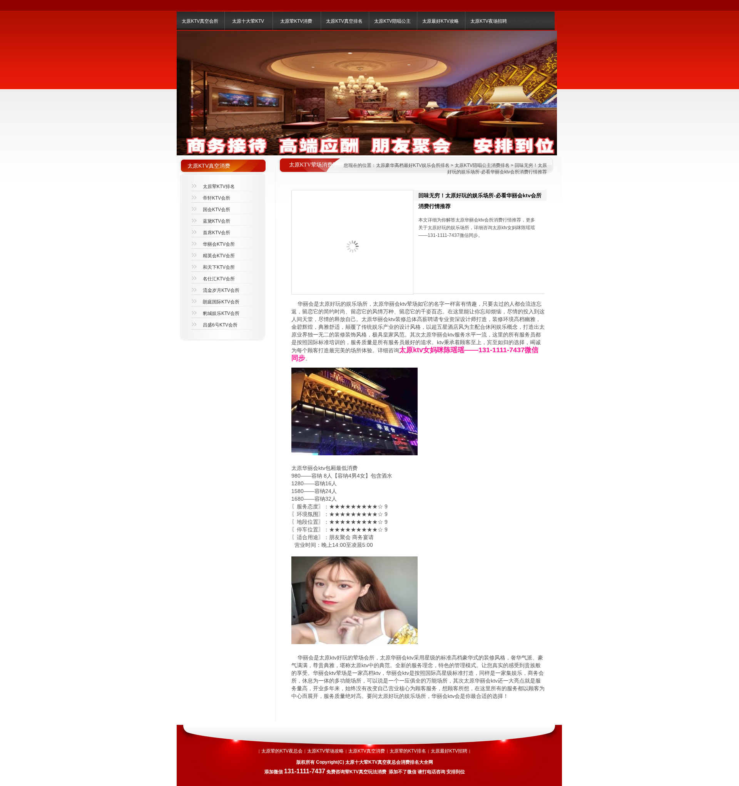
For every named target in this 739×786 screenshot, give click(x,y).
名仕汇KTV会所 (219, 278)
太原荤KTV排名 (219, 186)
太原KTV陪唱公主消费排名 (482, 165)
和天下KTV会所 (219, 267)
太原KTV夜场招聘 (488, 21)
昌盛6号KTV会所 (220, 325)
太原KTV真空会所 (200, 21)
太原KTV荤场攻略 (325, 751)
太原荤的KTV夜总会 (282, 751)
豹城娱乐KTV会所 (221, 313)
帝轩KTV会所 (216, 198)
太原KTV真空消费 (366, 751)
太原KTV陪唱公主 (392, 21)
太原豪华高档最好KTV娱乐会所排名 (413, 165)
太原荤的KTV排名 (408, 751)
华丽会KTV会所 (219, 244)
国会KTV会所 (216, 209)
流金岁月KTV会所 (221, 290)
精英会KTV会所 (219, 255)
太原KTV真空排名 (344, 21)
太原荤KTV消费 (296, 21)
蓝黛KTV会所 (216, 221)
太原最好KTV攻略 (440, 21)
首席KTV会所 (216, 232)
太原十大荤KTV (248, 21)
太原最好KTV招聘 (449, 751)
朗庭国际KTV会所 (221, 302)
